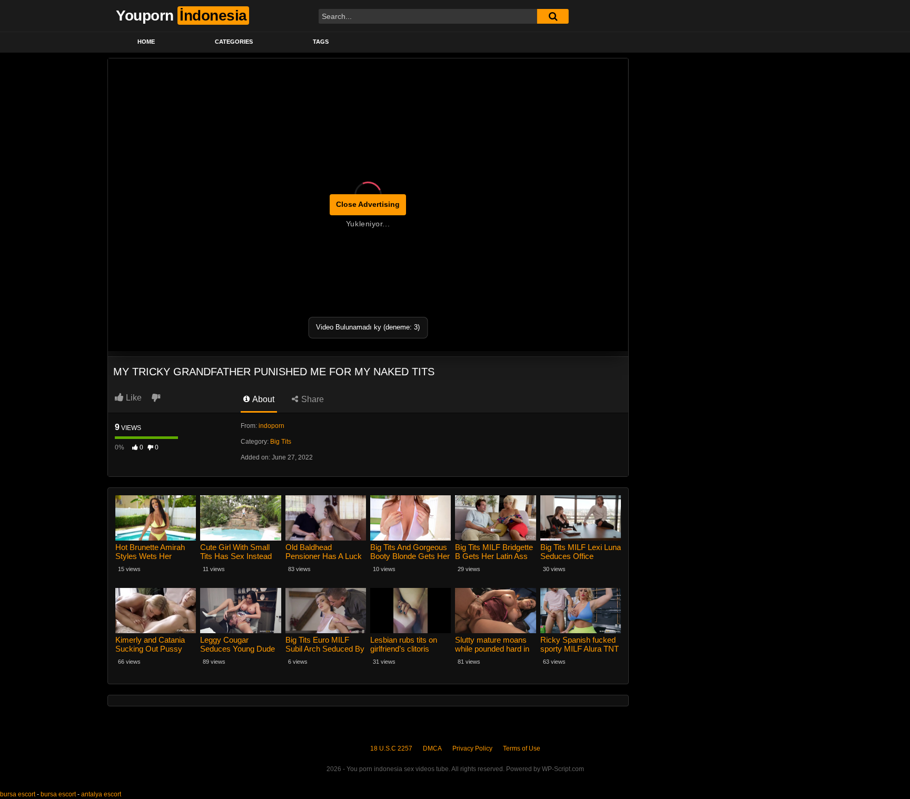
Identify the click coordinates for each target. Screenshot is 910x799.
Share (311, 399)
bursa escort (17, 794)
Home (146, 41)
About (262, 399)
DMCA (432, 748)
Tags (321, 41)
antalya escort (101, 794)
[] (553, 16)
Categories (234, 41)
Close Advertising (368, 204)
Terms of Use (521, 748)
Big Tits (280, 441)
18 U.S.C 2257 (391, 748)
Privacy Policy (472, 748)
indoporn (271, 426)
